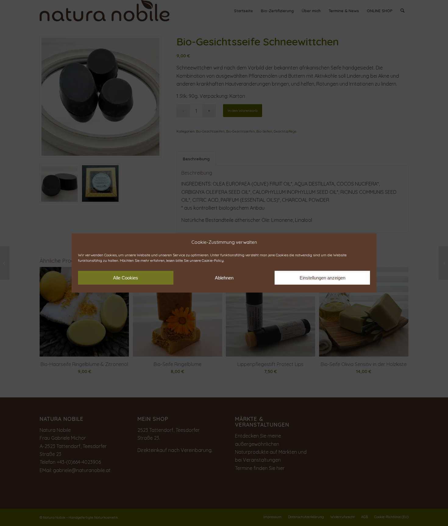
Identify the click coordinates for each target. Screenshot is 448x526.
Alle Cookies (125, 277)
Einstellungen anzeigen (322, 277)
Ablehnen (224, 277)
